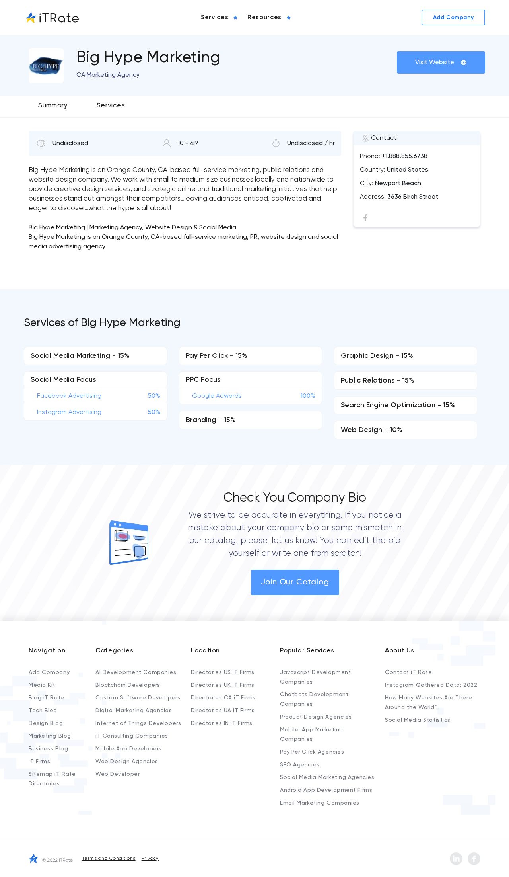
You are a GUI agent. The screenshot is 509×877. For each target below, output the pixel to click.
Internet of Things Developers (138, 723)
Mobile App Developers (128, 749)
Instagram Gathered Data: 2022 (431, 685)
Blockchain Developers (127, 685)
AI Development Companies (135, 672)
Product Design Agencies (316, 717)
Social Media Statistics (418, 720)
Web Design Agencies (126, 761)
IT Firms (39, 761)
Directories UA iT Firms (223, 710)
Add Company (49, 672)
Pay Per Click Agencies (312, 752)
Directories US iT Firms (222, 672)
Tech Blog (43, 710)
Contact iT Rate (408, 672)
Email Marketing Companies (319, 803)
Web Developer (117, 774)
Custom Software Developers (138, 698)
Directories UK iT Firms (222, 685)
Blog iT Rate (46, 698)
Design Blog (46, 723)
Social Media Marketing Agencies (327, 777)
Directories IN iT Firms (222, 723)
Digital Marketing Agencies (133, 710)
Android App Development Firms (326, 790)
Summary (53, 105)
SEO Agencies (300, 765)
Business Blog (48, 749)
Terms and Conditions (109, 858)
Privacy (150, 858)
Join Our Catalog (295, 582)
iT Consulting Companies (131, 736)
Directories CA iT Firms (223, 698)
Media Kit (42, 685)
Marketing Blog (50, 736)
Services (111, 105)
